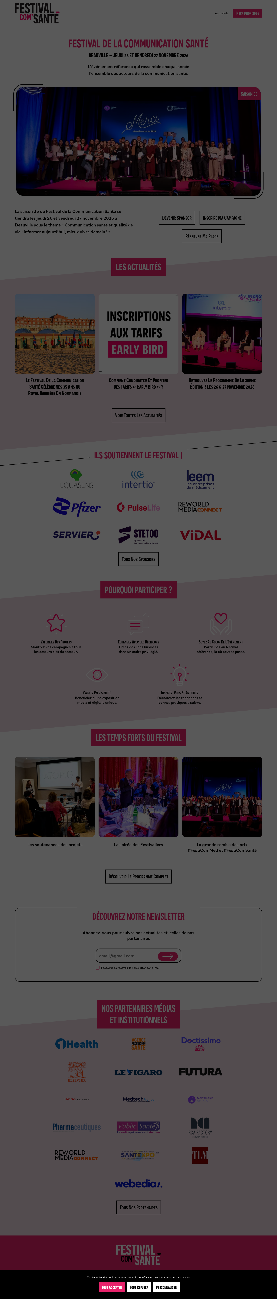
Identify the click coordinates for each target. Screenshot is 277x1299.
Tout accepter (112, 1287)
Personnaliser (166, 1287)
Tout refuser (139, 1287)
